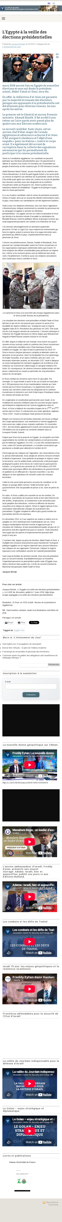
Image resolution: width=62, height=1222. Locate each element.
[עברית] (53, 3)
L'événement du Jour (11, 47)
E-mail (7, 682)
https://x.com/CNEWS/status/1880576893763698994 (25, 783)
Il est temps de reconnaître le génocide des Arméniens (25, 652)
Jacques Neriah (18, 44)
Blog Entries (51, 1202)
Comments (53, 1205)
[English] (49, 3)
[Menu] (3, 18)
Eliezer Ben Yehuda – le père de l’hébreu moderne (24, 648)
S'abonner (31, 695)
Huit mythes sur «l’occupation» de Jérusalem (21, 644)
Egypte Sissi (19, 630)
